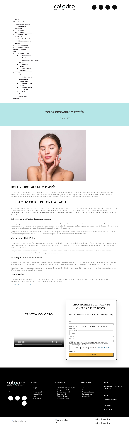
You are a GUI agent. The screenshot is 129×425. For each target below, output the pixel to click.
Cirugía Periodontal (19, 31)
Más (14, 51)
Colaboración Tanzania (25, 93)
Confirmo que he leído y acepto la (92, 348)
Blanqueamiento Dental (23, 42)
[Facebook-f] (94, 7)
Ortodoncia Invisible (21, 36)
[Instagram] (114, 7)
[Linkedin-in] (107, 7)
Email (71, 322)
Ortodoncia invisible (25, 69)
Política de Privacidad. (103, 348)
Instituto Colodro (19, 49)
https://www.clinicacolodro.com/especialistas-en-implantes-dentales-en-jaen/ (40, 285)
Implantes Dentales (20, 27)
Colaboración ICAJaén (25, 84)
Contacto (16, 98)
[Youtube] (101, 7)
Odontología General (25, 65)
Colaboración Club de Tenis (25, 88)
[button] (66, 24)
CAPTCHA (72, 351)
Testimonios (22, 96)
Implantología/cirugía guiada (29, 61)
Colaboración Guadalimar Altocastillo (25, 79)
